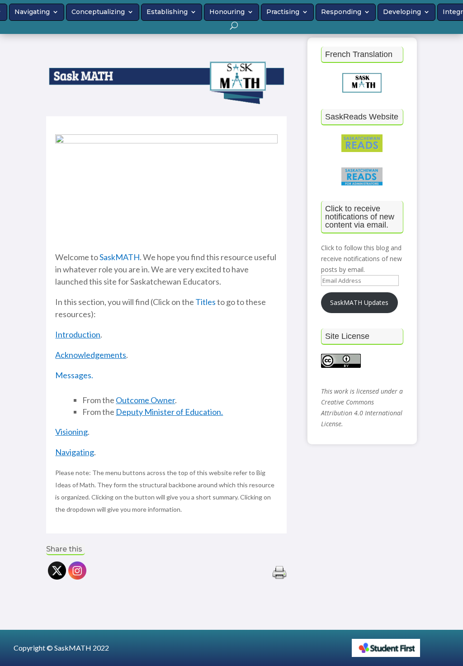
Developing (402, 12)
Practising (282, 12)
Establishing (167, 12)
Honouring (227, 12)
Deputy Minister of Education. (169, 412)
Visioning (71, 432)
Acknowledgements (90, 355)
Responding (341, 12)
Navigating (32, 12)
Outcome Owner (145, 400)
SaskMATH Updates (359, 302)
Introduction (77, 334)
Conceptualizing (98, 12)
